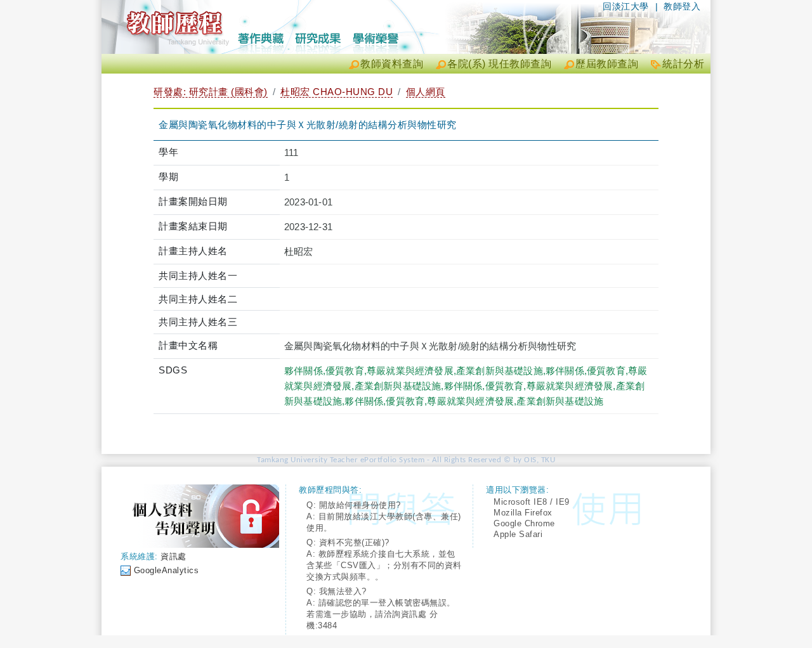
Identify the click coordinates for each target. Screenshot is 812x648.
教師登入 (682, 6)
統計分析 (683, 63)
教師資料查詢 (391, 63)
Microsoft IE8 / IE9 (532, 502)
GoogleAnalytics (166, 570)
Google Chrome (524, 523)
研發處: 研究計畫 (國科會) (211, 91)
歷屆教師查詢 (606, 63)
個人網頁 (425, 91)
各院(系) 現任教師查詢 (499, 63)
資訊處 (173, 556)
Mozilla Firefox (523, 512)
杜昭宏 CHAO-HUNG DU (336, 91)
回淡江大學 (626, 6)
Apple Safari (518, 534)
